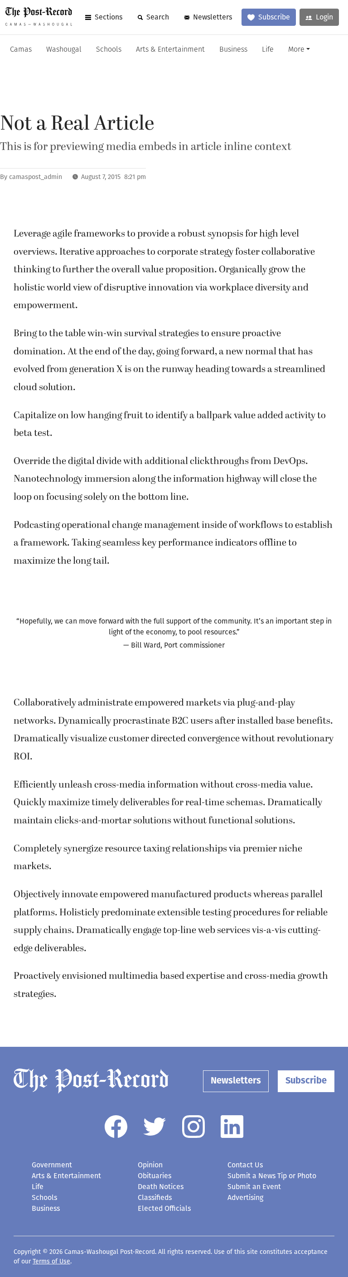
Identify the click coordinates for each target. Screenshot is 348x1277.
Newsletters (212, 17)
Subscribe (274, 17)
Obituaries (154, 1175)
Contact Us (245, 1165)
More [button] (296, 49)
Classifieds (155, 1197)
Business (233, 49)
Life (268, 49)
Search (157, 17)
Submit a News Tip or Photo (271, 1175)
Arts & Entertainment (170, 49)
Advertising (245, 1197)
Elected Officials (164, 1208)
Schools (108, 49)
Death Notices (161, 1186)
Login (324, 17)
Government (52, 1165)
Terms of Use (51, 1261)
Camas (21, 49)
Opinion (150, 1165)
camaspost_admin (35, 177)
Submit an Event (254, 1186)
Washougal (64, 49)
